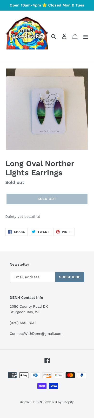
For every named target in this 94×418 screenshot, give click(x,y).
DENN (37, 402)
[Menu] (85, 36)
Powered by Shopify (58, 402)
